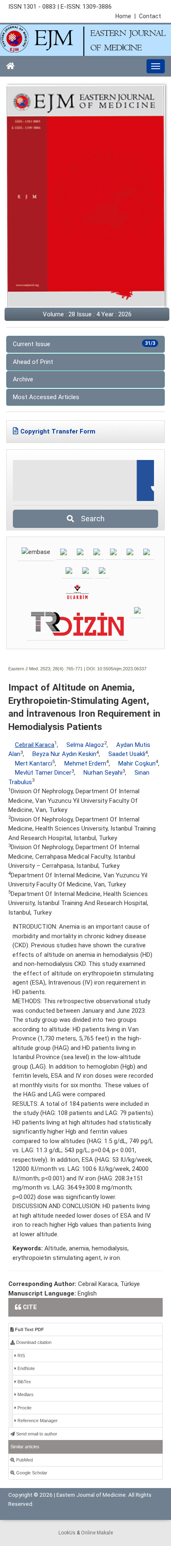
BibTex (23, 1381)
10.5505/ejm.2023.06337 (122, 668)
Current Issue (84, 344)
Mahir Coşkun (137, 763)
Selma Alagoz (85, 745)
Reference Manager (37, 1420)
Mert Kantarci (33, 763)
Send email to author (36, 1433)
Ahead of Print (33, 362)
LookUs (67, 1533)
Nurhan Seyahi (102, 772)
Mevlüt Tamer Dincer (43, 772)
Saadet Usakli (126, 754)
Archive (23, 379)
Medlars (25, 1394)
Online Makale (97, 1533)
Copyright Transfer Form (57, 431)
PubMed (24, 1459)
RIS (20, 1355)
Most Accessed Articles (46, 397)
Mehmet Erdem (85, 763)
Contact (150, 16)
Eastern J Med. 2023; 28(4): (36, 668)
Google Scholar (31, 1472)
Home (125, 16)
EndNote (25, 1368)
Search (90, 518)
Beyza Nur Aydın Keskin (64, 754)
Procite (24, 1407)
